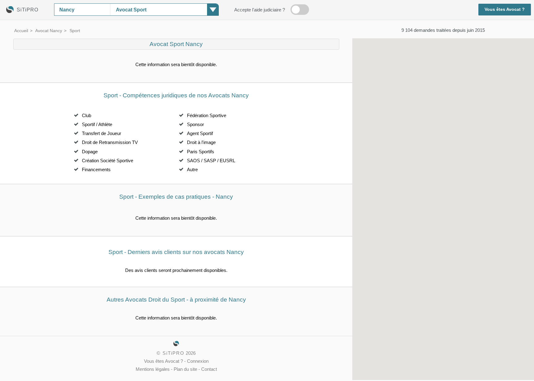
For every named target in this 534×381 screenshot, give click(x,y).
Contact (209, 369)
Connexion (198, 361)
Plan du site (185, 369)
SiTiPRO (173, 353)
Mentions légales (153, 369)
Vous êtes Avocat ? (505, 9)
